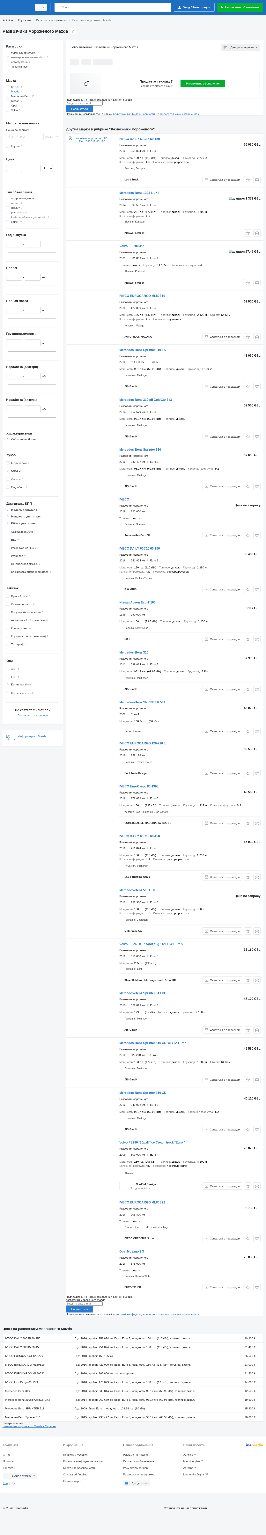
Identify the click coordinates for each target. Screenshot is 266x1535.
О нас (6, 1454)
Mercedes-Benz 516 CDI (137, 890)
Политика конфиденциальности (83, 1461)
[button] (247, 179)
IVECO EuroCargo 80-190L (139, 786)
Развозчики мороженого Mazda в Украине (29, 1426)
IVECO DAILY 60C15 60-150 (139, 139)
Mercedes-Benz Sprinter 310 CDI (143, 1092)
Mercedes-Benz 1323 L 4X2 (139, 192)
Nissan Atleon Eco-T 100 (137, 602)
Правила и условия (75, 1454)
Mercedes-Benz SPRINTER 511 (142, 702)
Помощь (8, 1461)
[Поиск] (58, 7)
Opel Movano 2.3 (131, 1251)
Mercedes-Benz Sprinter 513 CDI (143, 993)
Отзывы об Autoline (75, 1474)
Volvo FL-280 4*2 (131, 246)
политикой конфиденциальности (134, 113)
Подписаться (79, 108)
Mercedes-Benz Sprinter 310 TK (142, 350)
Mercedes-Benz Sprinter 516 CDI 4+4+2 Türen (152, 1043)
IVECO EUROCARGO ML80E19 (142, 295)
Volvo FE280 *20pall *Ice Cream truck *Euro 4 (152, 1142)
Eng (5, 1483)
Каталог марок (72, 1481)
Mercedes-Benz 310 (133, 652)
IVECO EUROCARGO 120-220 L (142, 743)
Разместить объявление (203, 83)
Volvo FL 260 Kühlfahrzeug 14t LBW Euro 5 (151, 944)
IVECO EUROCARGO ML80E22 (142, 1202)
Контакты (9, 1467)
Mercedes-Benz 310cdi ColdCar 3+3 (145, 399)
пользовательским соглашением (178, 113)
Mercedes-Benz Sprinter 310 (140, 449)
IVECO (124, 499)
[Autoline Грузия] (16, 7)
